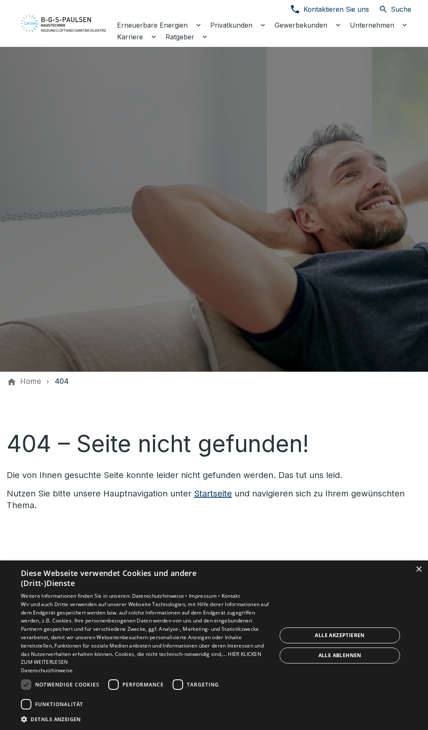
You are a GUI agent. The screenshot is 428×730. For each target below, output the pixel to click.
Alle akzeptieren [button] (339, 635)
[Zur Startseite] (63, 23)
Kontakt (231, 595)
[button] (145, 719)
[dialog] (214, 645)
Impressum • (205, 595)
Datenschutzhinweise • (160, 595)
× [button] (418, 569)
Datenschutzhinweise (47, 670)
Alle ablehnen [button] (340, 655)
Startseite (213, 493)
